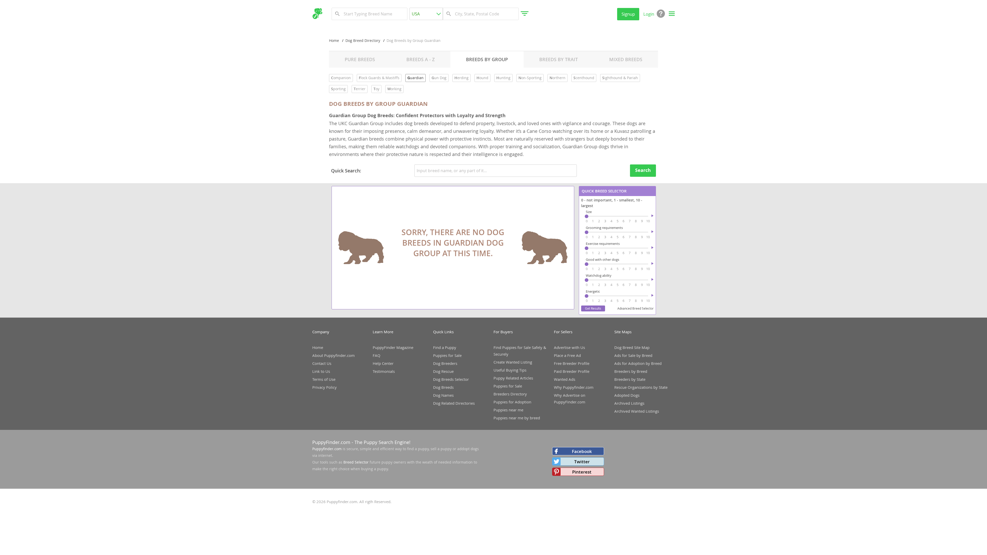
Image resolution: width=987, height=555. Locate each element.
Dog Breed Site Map (632, 347)
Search (643, 170)
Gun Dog (439, 77)
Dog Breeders (445, 363)
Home (334, 40)
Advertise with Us (569, 347)
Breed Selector (356, 462)
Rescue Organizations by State (641, 387)
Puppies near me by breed (517, 417)
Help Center (383, 363)
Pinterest (581, 472)
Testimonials (384, 371)
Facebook (582, 451)
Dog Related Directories (454, 403)
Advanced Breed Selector (635, 308)
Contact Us (321, 363)
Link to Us (321, 371)
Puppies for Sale (447, 355)
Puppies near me (508, 409)
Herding (461, 77)
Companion (341, 77)
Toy (376, 88)
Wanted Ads (564, 379)
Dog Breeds (443, 387)
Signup (628, 14)
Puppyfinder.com (327, 448)
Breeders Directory (510, 393)
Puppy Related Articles (513, 378)
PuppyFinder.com (331, 442)
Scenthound (583, 77)
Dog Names (443, 395)
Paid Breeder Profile (571, 371)
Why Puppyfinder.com (573, 387)
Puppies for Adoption (512, 401)
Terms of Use (323, 379)
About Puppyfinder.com (333, 355)
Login (648, 14)
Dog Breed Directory (362, 40)
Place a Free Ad (567, 355)
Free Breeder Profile (571, 363)
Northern (557, 77)
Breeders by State (629, 379)
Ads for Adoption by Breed (638, 363)
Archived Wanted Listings (636, 411)
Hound (482, 77)
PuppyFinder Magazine (393, 347)
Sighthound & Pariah (620, 77)
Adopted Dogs (626, 395)
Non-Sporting (530, 77)
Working (394, 88)
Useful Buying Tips (510, 370)
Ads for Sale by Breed (633, 355)
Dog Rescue (443, 371)
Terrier (359, 88)
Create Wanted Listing (513, 362)
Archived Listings (629, 403)
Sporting (338, 88)
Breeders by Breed (630, 371)
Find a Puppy (444, 347)
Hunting (503, 77)
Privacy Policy (324, 387)
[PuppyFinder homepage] (317, 13)
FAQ (376, 355)
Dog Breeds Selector (451, 379)
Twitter (582, 462)
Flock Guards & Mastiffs (379, 77)
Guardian (415, 77)
